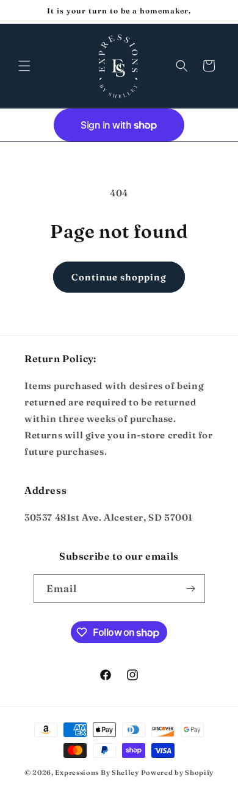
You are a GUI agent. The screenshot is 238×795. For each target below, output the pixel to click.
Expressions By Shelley (97, 772)
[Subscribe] (191, 588)
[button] (24, 65)
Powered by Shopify (177, 772)
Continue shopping (119, 277)
